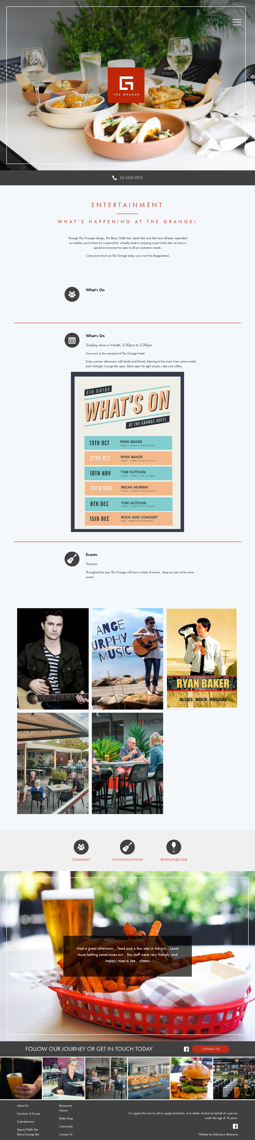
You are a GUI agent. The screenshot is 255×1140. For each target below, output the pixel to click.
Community (81, 860)
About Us (22, 1105)
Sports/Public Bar (173, 860)
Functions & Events (127, 860)
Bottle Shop (66, 1118)
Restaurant (65, 1105)
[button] (237, 22)
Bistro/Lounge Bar (28, 1134)
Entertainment (25, 1121)
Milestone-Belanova (225, 1134)
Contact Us (211, 1049)
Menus (63, 1110)
